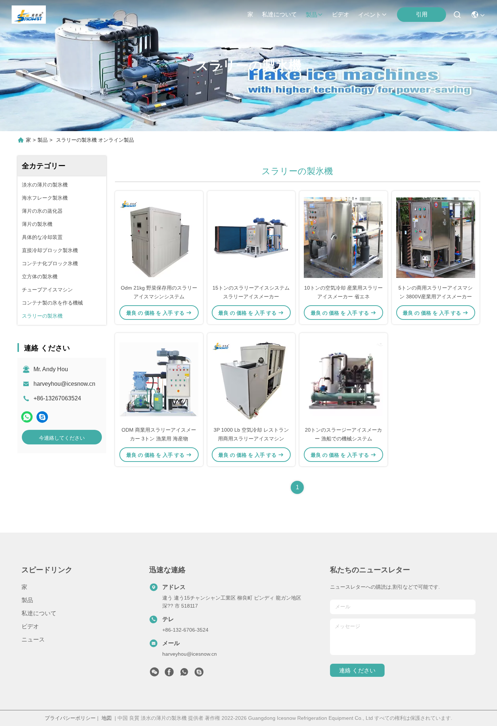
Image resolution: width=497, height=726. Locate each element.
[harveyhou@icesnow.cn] (42, 417)
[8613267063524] (184, 674)
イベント (369, 15)
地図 (107, 718)
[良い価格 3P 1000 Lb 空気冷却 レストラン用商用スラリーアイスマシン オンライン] (251, 379)
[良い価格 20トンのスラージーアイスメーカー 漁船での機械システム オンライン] (343, 379)
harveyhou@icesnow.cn (64, 384)
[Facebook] (169, 674)
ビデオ (340, 14)
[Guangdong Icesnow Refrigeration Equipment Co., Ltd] (29, 14)
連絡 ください (357, 670)
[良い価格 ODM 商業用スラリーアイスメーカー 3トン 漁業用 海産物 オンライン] (159, 379)
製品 (311, 15)
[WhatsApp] (26, 417)
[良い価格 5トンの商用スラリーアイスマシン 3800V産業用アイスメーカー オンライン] (436, 237)
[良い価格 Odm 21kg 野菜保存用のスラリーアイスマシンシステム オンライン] (159, 237)
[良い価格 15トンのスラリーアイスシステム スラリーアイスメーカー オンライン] (251, 237)
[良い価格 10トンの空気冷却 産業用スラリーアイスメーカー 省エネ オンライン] (343, 237)
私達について (279, 14)
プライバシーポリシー (70, 718)
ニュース (33, 639)
